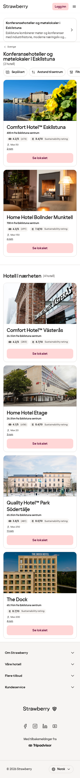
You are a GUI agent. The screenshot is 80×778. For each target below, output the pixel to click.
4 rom (10, 621)
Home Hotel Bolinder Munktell (40, 217)
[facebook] (25, 726)
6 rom (10, 239)
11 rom (10, 531)
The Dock (17, 599)
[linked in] (44, 726)
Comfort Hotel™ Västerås (35, 330)
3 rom (10, 434)
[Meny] (74, 6)
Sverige (9, 47)
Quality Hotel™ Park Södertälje (28, 506)
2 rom (10, 149)
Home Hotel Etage (27, 413)
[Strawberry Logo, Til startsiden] (15, 7)
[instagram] (35, 726)
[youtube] (54, 726)
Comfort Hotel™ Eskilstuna (36, 127)
